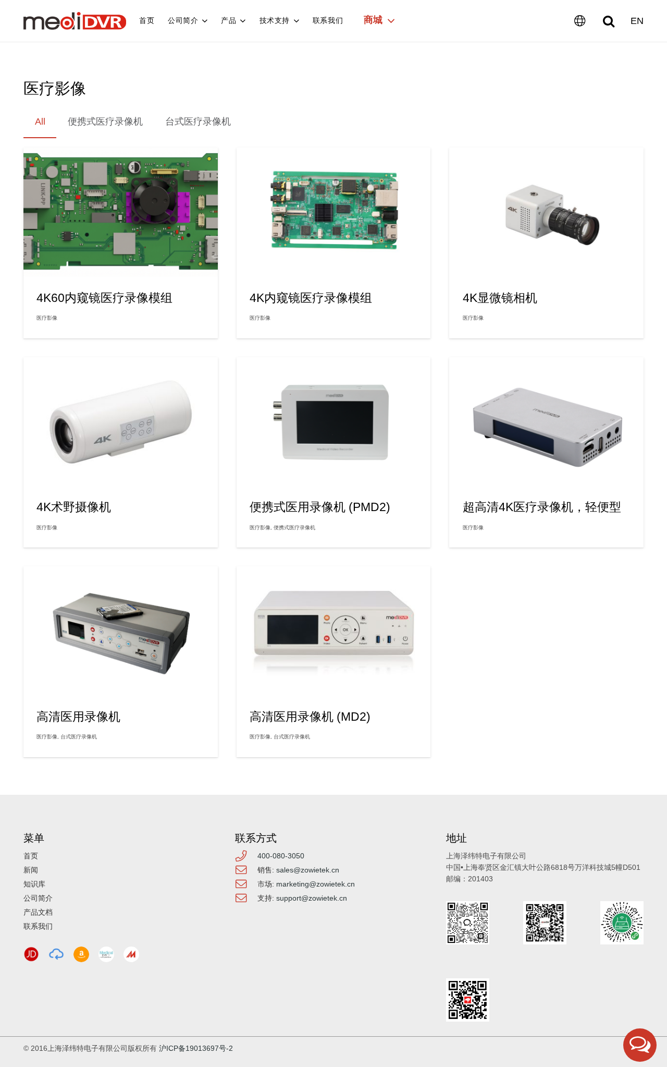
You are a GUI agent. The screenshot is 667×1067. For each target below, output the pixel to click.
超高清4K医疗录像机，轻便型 (542, 507)
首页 (30, 856)
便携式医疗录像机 (294, 527)
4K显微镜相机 (500, 298)
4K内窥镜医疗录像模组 (311, 298)
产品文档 (38, 912)
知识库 (34, 884)
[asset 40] (56, 954)
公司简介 (38, 898)
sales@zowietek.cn (307, 870)
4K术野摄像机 (73, 507)
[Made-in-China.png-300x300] (131, 954)
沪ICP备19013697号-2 (196, 1048)
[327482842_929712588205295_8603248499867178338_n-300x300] (106, 954)
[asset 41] (31, 954)
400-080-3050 (280, 856)
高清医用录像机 (78, 716)
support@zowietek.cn (311, 898)
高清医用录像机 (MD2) (310, 716)
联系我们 (38, 926)
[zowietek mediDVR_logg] (74, 21)
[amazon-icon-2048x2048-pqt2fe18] (81, 954)
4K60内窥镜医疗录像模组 (104, 298)
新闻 (30, 870)
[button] (609, 21)
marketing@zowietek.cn (315, 884)
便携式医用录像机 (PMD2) (320, 507)
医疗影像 (46, 318)
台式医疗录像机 (78, 736)
